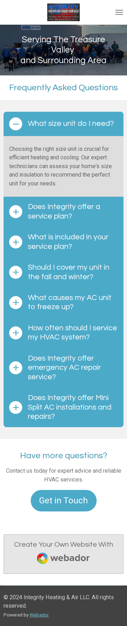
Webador (39, 615)
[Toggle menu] (119, 12)
